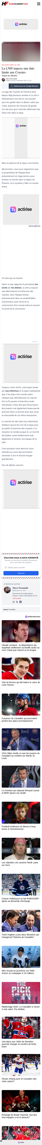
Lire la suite (16, 598)
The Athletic (12, 609)
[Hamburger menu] (38, 4)
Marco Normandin (11, 79)
